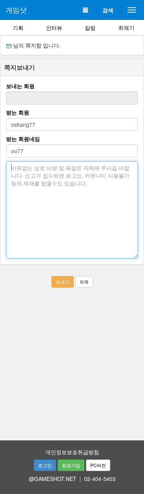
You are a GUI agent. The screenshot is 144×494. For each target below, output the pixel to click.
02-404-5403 (100, 479)
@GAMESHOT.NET (52, 479)
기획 (18, 27)
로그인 (45, 465)
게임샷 (16, 10)
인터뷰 (54, 27)
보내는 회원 (20, 86)
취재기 (126, 27)
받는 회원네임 (23, 138)
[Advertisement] (72, 359)
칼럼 (90, 27)
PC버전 (98, 465)
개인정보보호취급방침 (72, 452)
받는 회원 (17, 112)
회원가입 (71, 465)
